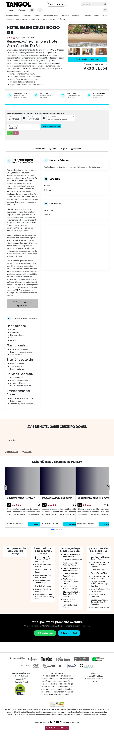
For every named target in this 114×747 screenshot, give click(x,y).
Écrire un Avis (12, 451)
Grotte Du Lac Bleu (99, 573)
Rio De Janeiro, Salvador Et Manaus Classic (71, 581)
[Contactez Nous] (32, 10)
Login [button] (10, 10)
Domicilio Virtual (21, 682)
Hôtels (104, 15)
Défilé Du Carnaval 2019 (72, 560)
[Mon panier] (40, 10)
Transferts (65, 15)
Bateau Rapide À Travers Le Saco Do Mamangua (43, 559)
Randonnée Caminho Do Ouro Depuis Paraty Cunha (44, 596)
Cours (96, 15)
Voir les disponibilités (87, 59)
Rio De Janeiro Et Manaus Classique (70, 587)
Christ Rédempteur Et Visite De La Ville (100, 577)
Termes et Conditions (94, 676)
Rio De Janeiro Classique (69, 600)
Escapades (76, 15)
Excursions (27, 15)
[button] (94, 4)
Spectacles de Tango (50, 15)
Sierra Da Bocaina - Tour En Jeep (43, 581)
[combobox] (61, 118)
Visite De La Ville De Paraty (43, 571)
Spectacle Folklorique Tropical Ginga (100, 558)
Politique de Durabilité (94, 678)
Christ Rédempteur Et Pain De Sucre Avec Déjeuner (100, 564)
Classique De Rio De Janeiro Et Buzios (71, 555)
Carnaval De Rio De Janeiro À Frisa (71, 575)
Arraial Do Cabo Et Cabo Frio (98, 595)
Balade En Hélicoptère (100, 607)
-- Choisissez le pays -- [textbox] (57, 119)
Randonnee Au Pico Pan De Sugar (43, 576)
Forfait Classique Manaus (70, 606)
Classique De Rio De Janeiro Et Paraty (71, 569)
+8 (101, 27)
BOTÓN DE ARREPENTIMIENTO (57, 728)
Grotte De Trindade (43, 586)
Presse (94, 681)
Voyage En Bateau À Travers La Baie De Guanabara (99, 602)
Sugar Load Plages (98, 570)
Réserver (37, 524)
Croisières (87, 15)
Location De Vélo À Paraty (43, 590)
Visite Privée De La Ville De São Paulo (100, 590)
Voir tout (28, 451)
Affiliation (94, 673)
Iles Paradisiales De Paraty (43, 565)
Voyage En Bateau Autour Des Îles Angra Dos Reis (99, 583)
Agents (23, 10)
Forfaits (37, 15)
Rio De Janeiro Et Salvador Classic (70, 564)
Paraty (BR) (49, 210)
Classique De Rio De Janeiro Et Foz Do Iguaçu (71, 594)
